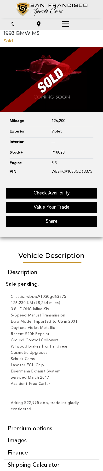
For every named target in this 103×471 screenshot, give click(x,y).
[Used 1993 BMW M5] (51, 79)
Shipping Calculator (33, 465)
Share (51, 221)
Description (22, 273)
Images (17, 441)
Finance (18, 453)
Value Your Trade (51, 207)
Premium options (30, 429)
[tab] (51, 273)
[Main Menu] (66, 24)
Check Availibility (52, 193)
